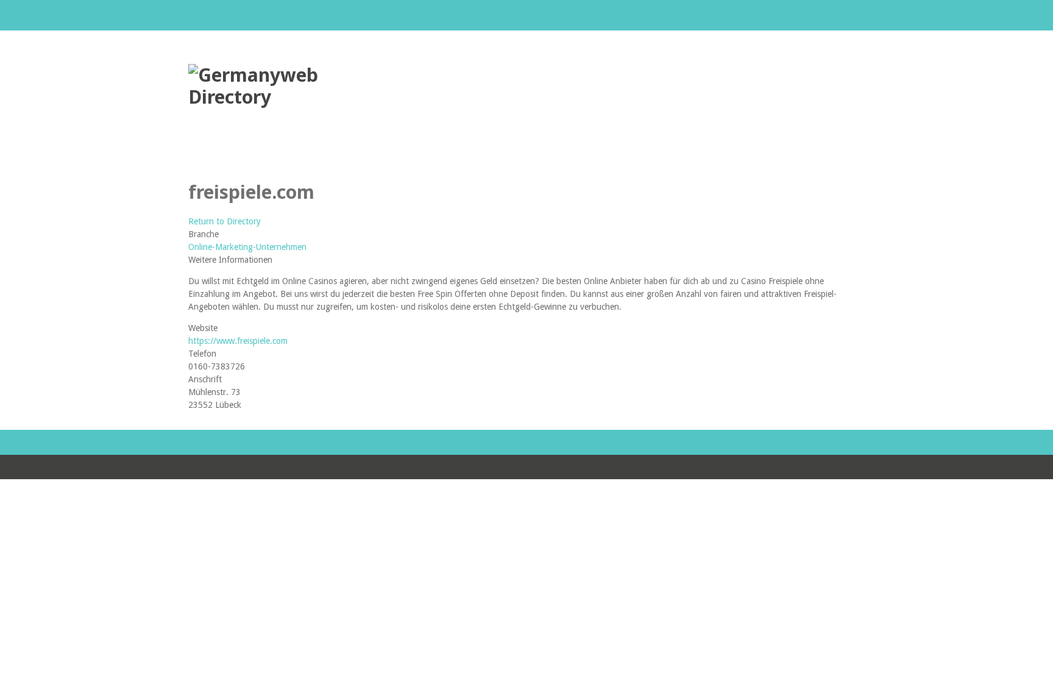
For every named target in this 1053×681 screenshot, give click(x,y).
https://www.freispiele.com (238, 341)
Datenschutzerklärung (291, 153)
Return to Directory (224, 221)
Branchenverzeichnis (208, 153)
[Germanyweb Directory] (279, 96)
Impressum (392, 153)
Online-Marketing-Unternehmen (247, 247)
